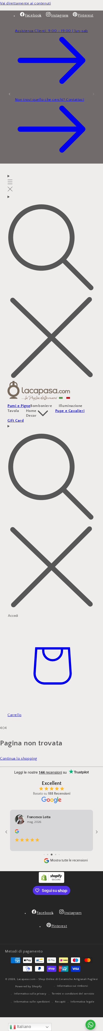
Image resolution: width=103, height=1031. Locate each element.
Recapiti (60, 1001)
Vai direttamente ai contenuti (25, 3)
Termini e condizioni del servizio (73, 993)
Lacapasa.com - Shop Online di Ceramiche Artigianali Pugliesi (57, 979)
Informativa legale (82, 1001)
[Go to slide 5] (47, 854)
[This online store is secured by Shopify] (51, 882)
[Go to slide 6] (51, 854)
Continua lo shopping (18, 758)
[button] (10, 183)
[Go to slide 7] (55, 854)
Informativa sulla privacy (30, 993)
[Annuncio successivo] (93, 93)
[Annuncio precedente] (9, 93)
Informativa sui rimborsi (72, 985)
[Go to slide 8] (59, 854)
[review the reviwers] (17, 832)
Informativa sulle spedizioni (32, 1001)
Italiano (23, 1026)
